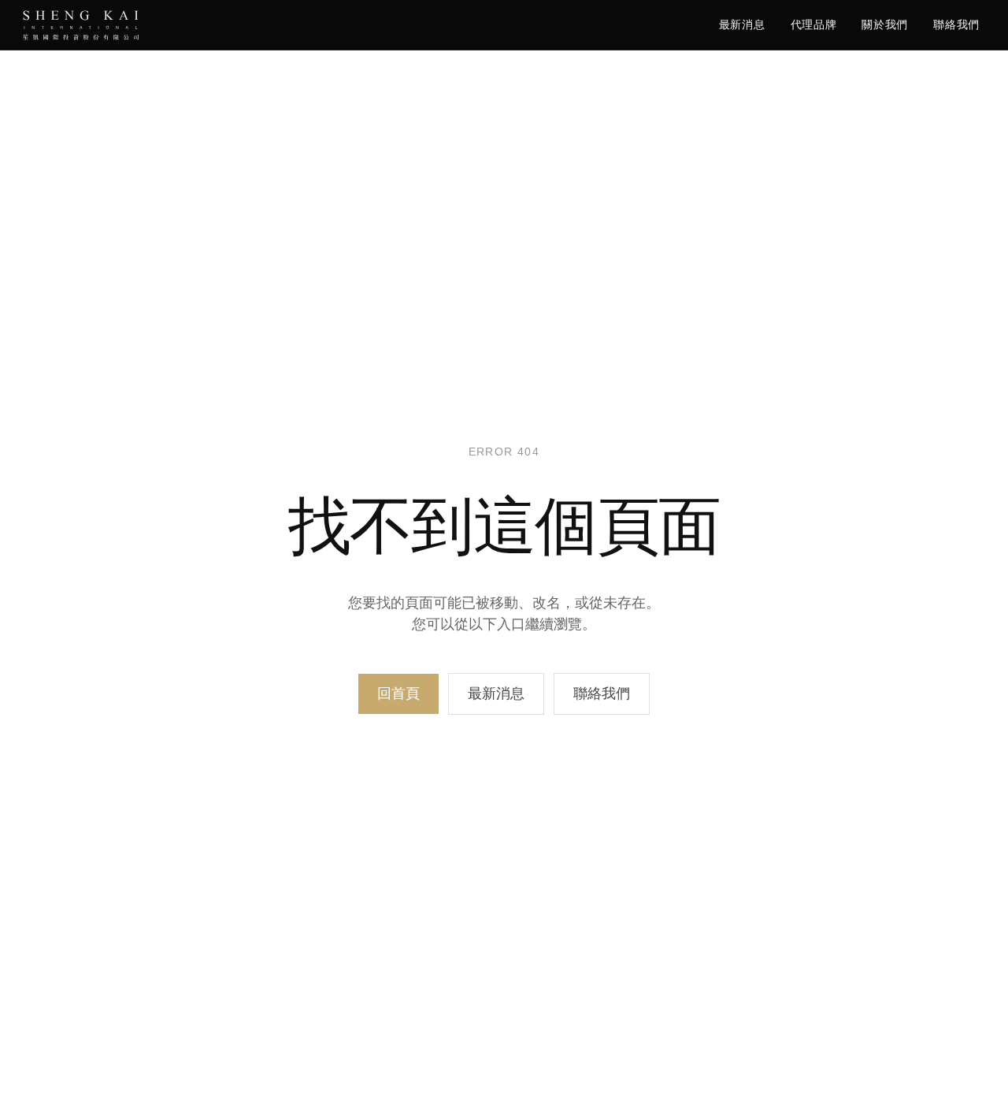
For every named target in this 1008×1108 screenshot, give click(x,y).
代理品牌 (814, 24)
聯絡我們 (956, 24)
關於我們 (885, 24)
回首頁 (398, 693)
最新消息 (742, 24)
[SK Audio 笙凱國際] (81, 25)
